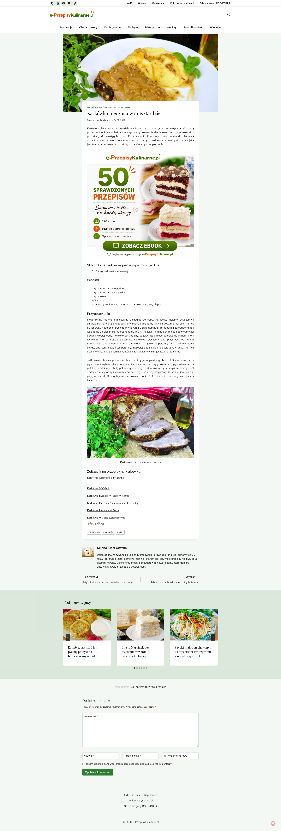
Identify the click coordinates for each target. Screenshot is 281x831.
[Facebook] (52, 3)
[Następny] (213, 637)
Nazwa (89, 755)
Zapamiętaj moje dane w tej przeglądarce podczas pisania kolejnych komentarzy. (129, 763)
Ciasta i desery (88, 27)
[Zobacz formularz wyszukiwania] (228, 14)
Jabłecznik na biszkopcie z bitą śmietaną (174, 580)
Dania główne (112, 27)
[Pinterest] (69, 3)
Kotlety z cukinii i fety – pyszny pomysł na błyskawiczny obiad (84, 651)
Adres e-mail (132, 755)
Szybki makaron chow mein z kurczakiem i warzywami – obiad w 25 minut (193, 651)
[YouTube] (63, 3)
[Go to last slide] (68, 637)
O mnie (142, 3)
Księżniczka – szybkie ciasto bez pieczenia (107, 580)
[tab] (134, 668)
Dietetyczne (152, 27)
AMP (129, 3)
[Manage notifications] (273, 823)
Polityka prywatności (182, 3)
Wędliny (171, 27)
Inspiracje (66, 27)
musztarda (94, 532)
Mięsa (90, 107)
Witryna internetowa (175, 755)
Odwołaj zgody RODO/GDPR (214, 3)
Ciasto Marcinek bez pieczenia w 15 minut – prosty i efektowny (136, 651)
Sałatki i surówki (193, 27)
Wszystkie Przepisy (119, 107)
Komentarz (91, 716)
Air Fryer (132, 27)
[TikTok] (74, 3)
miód (120, 532)
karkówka (108, 532)
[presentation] (87, 624)
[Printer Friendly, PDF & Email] (96, 524)
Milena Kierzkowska (102, 120)
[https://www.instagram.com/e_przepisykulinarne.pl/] (57, 3)
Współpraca (158, 3)
